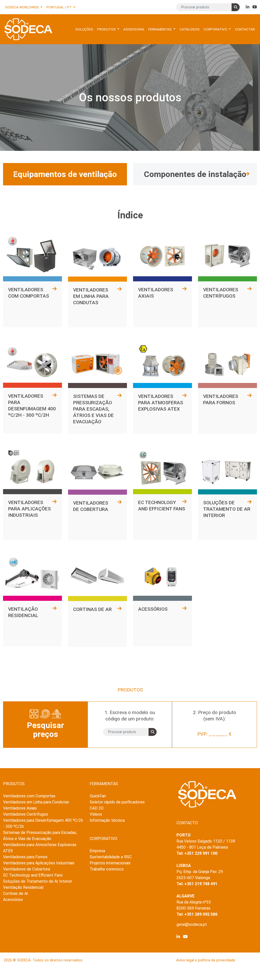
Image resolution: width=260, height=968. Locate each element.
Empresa (97, 850)
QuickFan (98, 796)
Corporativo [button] (216, 29)
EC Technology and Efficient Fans (33, 875)
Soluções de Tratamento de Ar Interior (37, 881)
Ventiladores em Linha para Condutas (36, 802)
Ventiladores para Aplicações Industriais (38, 863)
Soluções (84, 29)
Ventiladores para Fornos (25, 856)
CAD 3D (97, 808)
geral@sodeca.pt (191, 924)
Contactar (245, 29)
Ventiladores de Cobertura (26, 869)
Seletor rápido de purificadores (117, 802)
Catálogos (190, 29)
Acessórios (13, 899)
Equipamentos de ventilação (65, 174)
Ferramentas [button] (160, 29)
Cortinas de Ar (15, 893)
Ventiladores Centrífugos (25, 814)
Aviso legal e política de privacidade (205, 960)
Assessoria (133, 29)
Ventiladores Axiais (20, 808)
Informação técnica (107, 820)
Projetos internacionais (110, 863)
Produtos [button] (107, 29)
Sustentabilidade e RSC (111, 856)
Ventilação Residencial (23, 887)
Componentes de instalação (195, 174)
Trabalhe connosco (107, 869)
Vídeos (96, 814)
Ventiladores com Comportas (29, 796)
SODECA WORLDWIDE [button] (22, 7)
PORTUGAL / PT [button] (59, 7)
